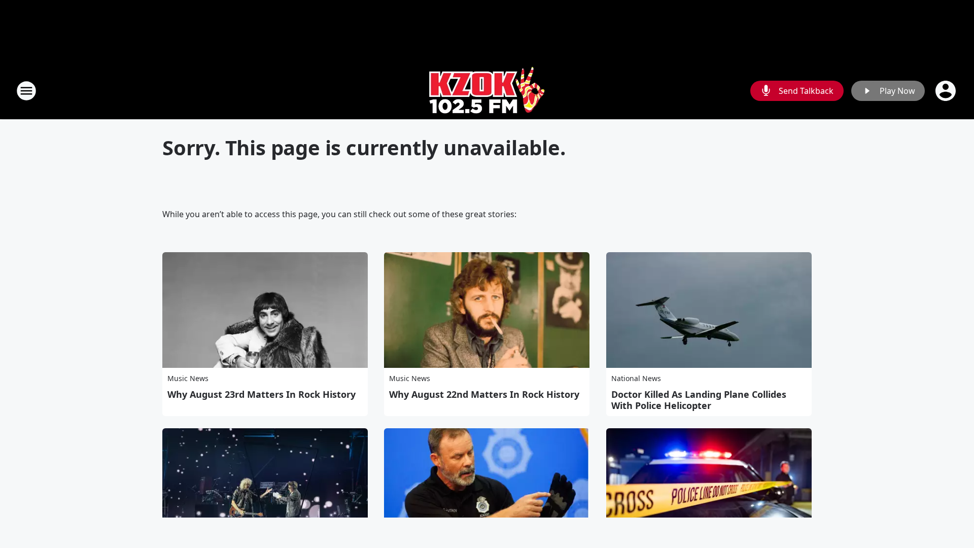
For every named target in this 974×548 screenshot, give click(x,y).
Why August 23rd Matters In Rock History (261, 394)
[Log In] (946, 91)
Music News (187, 378)
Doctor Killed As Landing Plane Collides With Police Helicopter (698, 400)
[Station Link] (487, 90)
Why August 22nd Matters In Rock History (484, 394)
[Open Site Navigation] (26, 91)
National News (636, 378)
